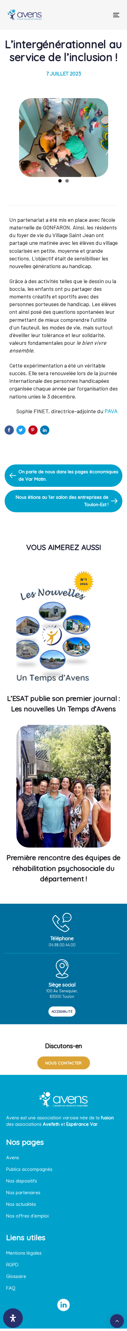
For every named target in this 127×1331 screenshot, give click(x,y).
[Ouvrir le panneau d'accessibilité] (13, 1318)
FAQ (10, 1288)
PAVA (111, 411)
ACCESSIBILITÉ (61, 1012)
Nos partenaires (23, 1192)
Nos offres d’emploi (27, 1216)
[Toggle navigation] (100, 15)
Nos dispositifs (21, 1181)
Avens (12, 1157)
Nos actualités (21, 1204)
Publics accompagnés (29, 1169)
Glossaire (16, 1276)
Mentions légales (24, 1253)
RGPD (12, 1265)
